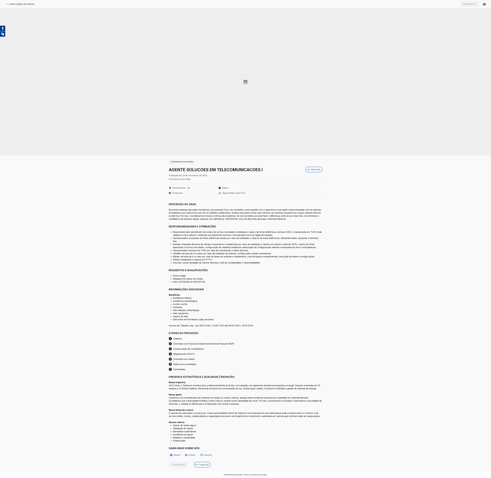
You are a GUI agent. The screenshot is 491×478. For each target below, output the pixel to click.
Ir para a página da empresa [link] (21, 4)
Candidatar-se (469, 4)
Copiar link (315, 169)
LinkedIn (192, 455)
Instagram (208, 455)
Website (176, 455)
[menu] (484, 4)
